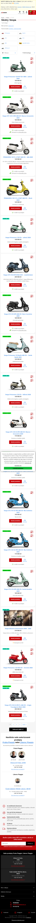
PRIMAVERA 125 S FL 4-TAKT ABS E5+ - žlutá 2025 (18, 199)
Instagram (19, 912)
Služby (2, 896)
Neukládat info (18, 465)
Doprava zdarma (11, 828)
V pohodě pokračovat (18, 468)
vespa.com (11, 26)
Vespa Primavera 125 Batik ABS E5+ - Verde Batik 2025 (18, 356)
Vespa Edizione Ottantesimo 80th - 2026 (18, 628)
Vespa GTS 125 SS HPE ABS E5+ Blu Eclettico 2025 (18, 551)
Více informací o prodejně (17, 769)
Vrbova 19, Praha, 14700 (18, 762)
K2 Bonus (9, 823)
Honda (19, 7)
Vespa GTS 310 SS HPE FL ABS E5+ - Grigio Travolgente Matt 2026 (18, 706)
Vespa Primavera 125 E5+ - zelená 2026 (18, 237)
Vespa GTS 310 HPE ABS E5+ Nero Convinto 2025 (18, 315)
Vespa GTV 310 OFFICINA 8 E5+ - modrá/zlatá (18, 275)
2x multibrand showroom (14, 806)
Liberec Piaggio (26, 742)
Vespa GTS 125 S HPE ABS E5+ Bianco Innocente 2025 (18, 117)
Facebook (5, 912)
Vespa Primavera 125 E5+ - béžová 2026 (18, 394)
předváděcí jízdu (22, 132)
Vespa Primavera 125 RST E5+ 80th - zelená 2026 (18, 77)
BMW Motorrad (27, 7)
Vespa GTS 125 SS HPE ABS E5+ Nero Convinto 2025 (18, 472)
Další (24, 724)
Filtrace (6, 53)
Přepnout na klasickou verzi (18, 920)
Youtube (33, 912)
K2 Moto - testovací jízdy (15, 28)
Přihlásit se (30, 843)
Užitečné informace (6, 892)
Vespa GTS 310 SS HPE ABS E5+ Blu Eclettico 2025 (18, 511)
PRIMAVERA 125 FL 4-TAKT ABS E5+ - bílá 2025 (18, 157)
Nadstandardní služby (13, 817)
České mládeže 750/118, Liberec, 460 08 (18, 789)
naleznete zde (28, 463)
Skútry (7, 17)
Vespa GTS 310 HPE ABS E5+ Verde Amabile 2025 (18, 590)
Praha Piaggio (9, 742)
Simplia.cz (28, 917)
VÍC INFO (16, 3)
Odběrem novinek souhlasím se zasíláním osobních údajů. (18, 846)
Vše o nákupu (4, 887)
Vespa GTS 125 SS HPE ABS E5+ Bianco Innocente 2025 (18, 433)
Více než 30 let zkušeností (14, 812)
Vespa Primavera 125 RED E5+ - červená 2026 (18, 668)
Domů (2, 17)
